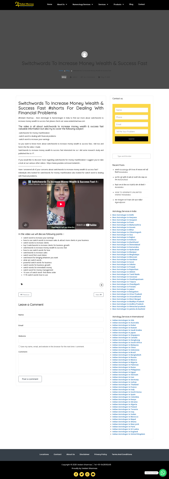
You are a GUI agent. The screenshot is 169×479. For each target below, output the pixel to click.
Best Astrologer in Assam (123, 227)
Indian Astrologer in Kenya (124, 399)
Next (98, 295)
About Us (61, 4)
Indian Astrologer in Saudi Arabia (127, 330)
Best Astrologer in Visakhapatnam (127, 279)
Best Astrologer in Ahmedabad (126, 244)
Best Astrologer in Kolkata (124, 239)
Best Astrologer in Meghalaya (125, 254)
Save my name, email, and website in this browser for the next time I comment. (52, 346)
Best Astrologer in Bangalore (125, 291)
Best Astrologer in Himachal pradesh (128, 306)
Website (22, 336)
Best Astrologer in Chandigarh (126, 284)
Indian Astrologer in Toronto (125, 409)
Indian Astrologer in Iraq (123, 412)
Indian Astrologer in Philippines (126, 369)
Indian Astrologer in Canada (124, 337)
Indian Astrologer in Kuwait (124, 327)
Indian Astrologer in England (125, 431)
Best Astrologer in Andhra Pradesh (128, 304)
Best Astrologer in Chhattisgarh (126, 232)
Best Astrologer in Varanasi (124, 277)
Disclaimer (84, 454)
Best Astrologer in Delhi (123, 215)
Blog (131, 4)
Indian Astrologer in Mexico (124, 360)
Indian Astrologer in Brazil (124, 352)
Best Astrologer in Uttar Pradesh (127, 294)
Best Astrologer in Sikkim (123, 272)
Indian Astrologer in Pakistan (125, 365)
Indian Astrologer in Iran (123, 377)
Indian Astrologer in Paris (123, 426)
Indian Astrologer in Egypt (124, 372)
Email (20, 325)
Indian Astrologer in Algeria (124, 404)
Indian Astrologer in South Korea (127, 392)
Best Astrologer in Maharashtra (126, 225)
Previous (25, 295)
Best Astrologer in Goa (122, 234)
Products (117, 4)
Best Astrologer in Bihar (123, 230)
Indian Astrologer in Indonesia (125, 350)
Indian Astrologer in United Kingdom (128, 434)
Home (49, 4)
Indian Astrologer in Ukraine (125, 402)
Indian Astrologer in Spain (123, 394)
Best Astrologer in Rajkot (123, 237)
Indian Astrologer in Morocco (125, 417)
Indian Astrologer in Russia (124, 357)
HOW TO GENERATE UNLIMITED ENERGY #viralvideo (128, 193)
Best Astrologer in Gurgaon (124, 220)
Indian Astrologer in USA (123, 320)
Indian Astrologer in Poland (124, 407)
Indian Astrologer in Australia (125, 322)
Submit (131, 139)
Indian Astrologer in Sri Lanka (125, 429)
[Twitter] (81, 474)
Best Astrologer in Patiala (124, 286)
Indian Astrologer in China (124, 347)
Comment (22, 351)
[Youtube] (93, 474)
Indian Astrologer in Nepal (124, 419)
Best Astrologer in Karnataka (125, 247)
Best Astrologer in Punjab (123, 267)
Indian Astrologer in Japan (124, 332)
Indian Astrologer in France (124, 387)
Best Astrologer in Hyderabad (125, 249)
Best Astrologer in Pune (123, 222)
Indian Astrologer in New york (125, 424)
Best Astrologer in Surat (123, 262)
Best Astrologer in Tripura (124, 282)
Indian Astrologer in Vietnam (125, 374)
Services (102, 4)
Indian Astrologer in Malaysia (125, 345)
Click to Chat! (151, 473)
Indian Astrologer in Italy (123, 389)
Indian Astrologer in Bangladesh (126, 355)
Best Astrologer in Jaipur (123, 289)
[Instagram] (87, 474)
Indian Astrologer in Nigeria (124, 362)
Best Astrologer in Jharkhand (125, 242)
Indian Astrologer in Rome (124, 367)
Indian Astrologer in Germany (125, 379)
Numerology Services (81, 4)
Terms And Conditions (122, 454)
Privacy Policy (100, 454)
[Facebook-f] (76, 474)
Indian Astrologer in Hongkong (126, 340)
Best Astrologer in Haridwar (124, 259)
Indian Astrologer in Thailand (125, 384)
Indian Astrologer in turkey (124, 382)
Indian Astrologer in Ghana (124, 421)
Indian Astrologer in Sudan (124, 414)
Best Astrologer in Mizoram (124, 257)
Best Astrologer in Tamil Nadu (126, 274)
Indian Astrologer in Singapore (126, 335)
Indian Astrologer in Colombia (125, 397)
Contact (141, 4)
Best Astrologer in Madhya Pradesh (128, 301)
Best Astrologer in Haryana (124, 217)
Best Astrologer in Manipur (124, 252)
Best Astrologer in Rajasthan (125, 269)
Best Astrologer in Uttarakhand (126, 296)
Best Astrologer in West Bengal (126, 299)
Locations (44, 454)
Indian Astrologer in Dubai (124, 325)
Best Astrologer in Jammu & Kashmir (128, 309)
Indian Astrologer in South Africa (127, 342)
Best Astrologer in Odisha (123, 264)
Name (21, 314)
